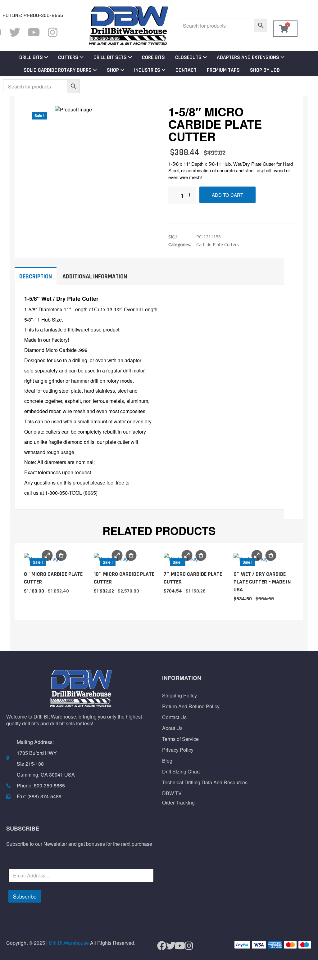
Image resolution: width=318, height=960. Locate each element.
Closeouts (188, 57)
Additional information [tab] (94, 277)
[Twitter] (15, 32)
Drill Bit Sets (110, 57)
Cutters (68, 57)
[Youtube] (34, 32)
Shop (113, 70)
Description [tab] (35, 277)
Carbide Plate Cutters (217, 244)
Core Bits (153, 57)
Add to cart (227, 195)
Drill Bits (31, 57)
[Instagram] (53, 32)
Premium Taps (223, 70)
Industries (147, 70)
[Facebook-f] (159, 946)
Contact (186, 70)
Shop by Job (265, 70)
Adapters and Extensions (248, 57)
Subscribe (24, 896)
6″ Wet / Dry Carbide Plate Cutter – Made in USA (262, 581)
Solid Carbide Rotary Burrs (58, 70)
